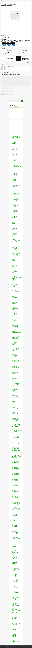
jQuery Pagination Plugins (15, 530)
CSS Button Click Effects (15, 255)
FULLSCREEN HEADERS (15, 408)
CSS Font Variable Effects (15, 291)
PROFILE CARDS (14, 573)
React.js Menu (14, 593)
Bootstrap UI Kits (14, 215)
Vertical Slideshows (15, 629)
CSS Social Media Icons (15, 366)
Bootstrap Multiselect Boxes (16, 185)
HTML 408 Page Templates (16, 425)
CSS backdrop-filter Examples (16, 240)
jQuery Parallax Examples (15, 532)
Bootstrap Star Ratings (15, 205)
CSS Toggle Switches (15, 389)
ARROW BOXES (14, 143)
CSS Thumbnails (14, 385)
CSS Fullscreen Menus (15, 295)
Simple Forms (14, 604)
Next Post (29, 62)
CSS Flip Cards (14, 289)
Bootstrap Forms (14, 174)
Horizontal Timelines (15, 418)
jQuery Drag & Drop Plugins (16, 502)
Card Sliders (13, 222)
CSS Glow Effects (14, 297)
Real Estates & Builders (15, 597)
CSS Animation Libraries (15, 238)
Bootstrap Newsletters (15, 186)
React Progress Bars (15, 585)
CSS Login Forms (14, 324)
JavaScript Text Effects (15, 480)
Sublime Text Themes (15, 612)
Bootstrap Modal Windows (15, 184)
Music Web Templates (15, 557)
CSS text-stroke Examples (15, 384)
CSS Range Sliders (14, 353)
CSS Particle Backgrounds (15, 348)
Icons (12, 442)
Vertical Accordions (14, 625)
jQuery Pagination (14, 527)
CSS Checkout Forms (15, 266)
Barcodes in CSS (14, 149)
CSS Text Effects (14, 379)
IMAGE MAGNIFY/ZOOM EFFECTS (17, 444)
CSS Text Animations (15, 378)
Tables (13, 613)
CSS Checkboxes (14, 265)
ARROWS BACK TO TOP (15, 144)
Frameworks (13, 407)
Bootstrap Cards (14, 160)
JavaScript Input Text (15, 463)
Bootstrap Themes (14, 210)
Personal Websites (14, 567)
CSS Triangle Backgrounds (15, 391)
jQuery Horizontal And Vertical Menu (17, 508)
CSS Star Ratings (14, 371)
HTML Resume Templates (15, 436)
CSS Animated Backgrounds (16, 235)
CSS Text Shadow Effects (15, 383)
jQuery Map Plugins (14, 519)
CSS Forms (13, 292)
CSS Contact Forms (14, 272)
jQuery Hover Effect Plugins (16, 509)
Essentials (13, 402)
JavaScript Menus (14, 467)
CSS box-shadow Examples (16, 253)
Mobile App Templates (15, 552)
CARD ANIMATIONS (15, 218)
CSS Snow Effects (14, 365)
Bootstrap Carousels (15, 161)
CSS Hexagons (14, 307)
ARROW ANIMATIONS (15, 142)
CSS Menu (13, 330)
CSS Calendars (14, 261)
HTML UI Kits (14, 438)
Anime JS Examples (15, 141)
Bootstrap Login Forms (15, 181)
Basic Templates (14, 150)
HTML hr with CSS (14, 435)
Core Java (13, 227)
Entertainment (14, 401)
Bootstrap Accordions (15, 155)
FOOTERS (13, 406)
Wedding (13, 642)
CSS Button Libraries (15, 258)
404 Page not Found (15, 136)
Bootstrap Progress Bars (15, 195)
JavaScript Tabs (14, 478)
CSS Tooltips (14, 390)
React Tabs (13, 586)
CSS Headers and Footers (15, 304)
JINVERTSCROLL (8, 56)
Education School (14, 400)
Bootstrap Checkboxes (15, 164)
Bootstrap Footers (14, 173)
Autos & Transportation (15, 148)
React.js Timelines (14, 594)
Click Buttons (14, 224)
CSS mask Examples (15, 326)
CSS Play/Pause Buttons (15, 349)
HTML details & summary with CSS (17, 430)
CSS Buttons (13, 259)
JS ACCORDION (24, 50)
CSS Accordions (14, 234)
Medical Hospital (14, 550)
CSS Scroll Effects (14, 356)
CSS (12, 229)
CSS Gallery (13, 296)
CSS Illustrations (14, 313)
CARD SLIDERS (14, 221)
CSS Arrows (13, 239)
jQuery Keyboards (14, 516)
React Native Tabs (14, 581)
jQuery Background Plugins (16, 485)
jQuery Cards (13, 490)
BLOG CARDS (14, 153)
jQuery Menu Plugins (15, 521)
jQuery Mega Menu (14, 520)
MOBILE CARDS (14, 553)
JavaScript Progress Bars (15, 472)
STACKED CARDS (14, 609)
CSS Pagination (14, 343)
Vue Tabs (13, 640)
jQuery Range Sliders (15, 536)
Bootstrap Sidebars (14, 203)
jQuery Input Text (14, 515)
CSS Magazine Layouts (15, 325)
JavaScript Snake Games (15, 474)
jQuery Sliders (14, 544)
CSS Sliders (13, 362)
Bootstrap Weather (14, 216)
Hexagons (13, 412)
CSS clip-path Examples (15, 267)
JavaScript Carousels (15, 460)
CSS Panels (13, 344)
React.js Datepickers (15, 592)
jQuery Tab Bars (14, 546)
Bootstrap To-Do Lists (15, 212)
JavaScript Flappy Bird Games (16, 461)
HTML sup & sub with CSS (15, 437)
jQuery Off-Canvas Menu (15, 526)
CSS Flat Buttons (14, 286)
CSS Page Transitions (15, 342)
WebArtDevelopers (15, 5)
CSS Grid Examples (14, 302)
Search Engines (14, 602)
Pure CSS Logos (14, 574)
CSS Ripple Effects (14, 355)
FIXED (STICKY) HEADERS (15, 403)
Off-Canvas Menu (14, 563)
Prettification (13, 570)
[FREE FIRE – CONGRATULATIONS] (18, 60)
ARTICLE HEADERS (14, 147)
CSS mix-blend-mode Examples (16, 332)
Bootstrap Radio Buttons (15, 198)
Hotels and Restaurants (15, 419)
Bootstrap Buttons (14, 159)
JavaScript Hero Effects (15, 462)
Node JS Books (14, 559)
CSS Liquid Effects (14, 320)
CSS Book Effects (14, 249)
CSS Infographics (14, 315)
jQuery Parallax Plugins (15, 533)
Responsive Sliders (14, 599)
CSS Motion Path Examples (16, 336)
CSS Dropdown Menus (15, 283)
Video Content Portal (15, 631)
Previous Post (4, 62)
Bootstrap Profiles (14, 194)
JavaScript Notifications (15, 469)
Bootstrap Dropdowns (15, 172)
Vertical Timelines (14, 630)
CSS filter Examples (15, 284)
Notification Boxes (14, 562)
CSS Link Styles (14, 319)
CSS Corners (13, 273)
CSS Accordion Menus (15, 233)
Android (13, 138)
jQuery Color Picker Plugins (16, 495)
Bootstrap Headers (14, 178)
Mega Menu (13, 551)
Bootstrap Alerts (14, 156)
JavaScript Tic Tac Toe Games (16, 481)
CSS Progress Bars (14, 350)
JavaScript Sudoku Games (15, 475)
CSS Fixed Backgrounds (15, 285)
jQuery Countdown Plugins (15, 498)
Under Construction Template (16, 623)
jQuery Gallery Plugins (15, 507)
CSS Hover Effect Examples (16, 310)
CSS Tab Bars (14, 374)
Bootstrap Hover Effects (15, 179)
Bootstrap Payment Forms (15, 192)
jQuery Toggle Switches (15, 547)
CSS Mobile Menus (14, 333)
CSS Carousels (14, 264)
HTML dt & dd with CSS (15, 431)
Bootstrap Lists (14, 180)
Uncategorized (14, 622)
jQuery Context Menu (15, 497)
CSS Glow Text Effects (15, 298)
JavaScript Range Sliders (15, 473)
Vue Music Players (14, 636)
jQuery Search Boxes (15, 539)
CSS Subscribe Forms (15, 373)
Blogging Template (14, 154)
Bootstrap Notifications (15, 187)
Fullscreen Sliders (14, 409)
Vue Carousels (14, 634)
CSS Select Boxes (14, 359)
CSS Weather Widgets (15, 395)
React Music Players (15, 579)
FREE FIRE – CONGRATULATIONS (25, 56)
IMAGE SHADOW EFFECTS (16, 447)
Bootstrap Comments (15, 165)
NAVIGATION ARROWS (15, 558)
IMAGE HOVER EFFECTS (15, 443)
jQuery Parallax (14, 531)
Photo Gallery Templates (15, 568)
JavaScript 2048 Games (15, 455)
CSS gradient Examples (15, 301)
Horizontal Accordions (15, 413)
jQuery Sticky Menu (14, 545)
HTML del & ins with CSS (15, 429)
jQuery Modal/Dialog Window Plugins (17, 522)
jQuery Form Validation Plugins (16, 504)
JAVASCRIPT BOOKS (15, 457)
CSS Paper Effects (14, 345)
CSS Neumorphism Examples (16, 338)
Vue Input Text (14, 635)
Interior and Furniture (15, 451)
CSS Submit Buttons (15, 372)
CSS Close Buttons (14, 270)
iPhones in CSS (14, 452)
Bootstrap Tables (14, 206)
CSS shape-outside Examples (16, 360)
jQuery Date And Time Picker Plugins (10, 2)
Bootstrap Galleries (14, 175)
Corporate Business (15, 228)
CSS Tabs (13, 377)
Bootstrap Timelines (15, 211)
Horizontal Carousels (15, 414)
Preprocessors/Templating (16, 569)
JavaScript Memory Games (16, 466)
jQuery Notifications (14, 525)
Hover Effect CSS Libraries (16, 420)
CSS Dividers (14, 279)
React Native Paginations (15, 580)
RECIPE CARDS (14, 598)
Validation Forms (14, 624)
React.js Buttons (14, 591)
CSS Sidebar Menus (15, 361)
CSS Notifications (14, 339)
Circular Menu (14, 223)
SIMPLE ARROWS (14, 603)
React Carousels (14, 575)
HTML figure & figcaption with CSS (17, 432)
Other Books (13, 564)
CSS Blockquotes (14, 248)
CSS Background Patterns (15, 241)
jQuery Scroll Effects (15, 537)
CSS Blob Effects (14, 247)
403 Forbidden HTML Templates (16, 135)
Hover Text (13, 423)
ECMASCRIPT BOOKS (15, 396)
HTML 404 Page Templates (16, 424)
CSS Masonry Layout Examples (16, 327)
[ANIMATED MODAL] (3, 54)
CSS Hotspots (14, 309)
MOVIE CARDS (14, 556)
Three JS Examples (14, 616)
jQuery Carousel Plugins (15, 491)
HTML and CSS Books (15, 426)
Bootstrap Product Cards (15, 193)
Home (3, 2)
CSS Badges (13, 246)
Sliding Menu (14, 608)
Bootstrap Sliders (14, 204)
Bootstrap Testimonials (15, 209)
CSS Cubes (13, 276)
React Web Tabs (14, 588)
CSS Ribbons (14, 354)
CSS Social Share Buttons (15, 367)
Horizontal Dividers (14, 415)
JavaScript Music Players (15, 468)
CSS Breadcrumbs (14, 254)
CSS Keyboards (14, 318)
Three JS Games (14, 617)
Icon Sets (13, 441)
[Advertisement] (15, 29)
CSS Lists (13, 321)
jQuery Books (14, 486)
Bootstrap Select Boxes (15, 200)
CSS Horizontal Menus (15, 308)
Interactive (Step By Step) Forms (16, 450)
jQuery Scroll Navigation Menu (16, 538)
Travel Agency (14, 618)
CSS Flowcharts (14, 290)
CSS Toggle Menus (14, 388)
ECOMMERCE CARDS (15, 397)
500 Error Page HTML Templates (16, 137)
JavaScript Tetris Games (15, 479)
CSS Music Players (14, 337)
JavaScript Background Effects (16, 456)
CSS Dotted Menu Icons (15, 280)
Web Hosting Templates (15, 641)
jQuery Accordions (14, 484)
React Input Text (14, 576)
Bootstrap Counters (14, 167)
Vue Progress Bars (14, 639)
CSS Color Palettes (14, 271)
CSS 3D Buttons (14, 230)
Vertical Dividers (14, 628)
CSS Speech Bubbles (15, 368)
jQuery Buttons (14, 487)
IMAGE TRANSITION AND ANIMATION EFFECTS (15, 449)
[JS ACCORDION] (18, 54)
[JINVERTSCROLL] (3, 60)
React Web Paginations (15, 587)
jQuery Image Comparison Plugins (17, 510)
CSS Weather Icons (14, 394)
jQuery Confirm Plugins (15, 496)
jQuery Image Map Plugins (15, 513)
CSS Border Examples (15, 252)
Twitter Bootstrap (14, 619)
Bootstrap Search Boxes (15, 199)
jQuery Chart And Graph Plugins (16, 492)
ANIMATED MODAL (9, 50)
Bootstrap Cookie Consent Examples (17, 166)
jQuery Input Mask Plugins (15, 514)
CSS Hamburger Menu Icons (16, 303)
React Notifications (14, 582)
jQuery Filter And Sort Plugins (16, 503)
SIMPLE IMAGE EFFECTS (15, 605)
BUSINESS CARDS (14, 217)
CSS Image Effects (14, 314)
